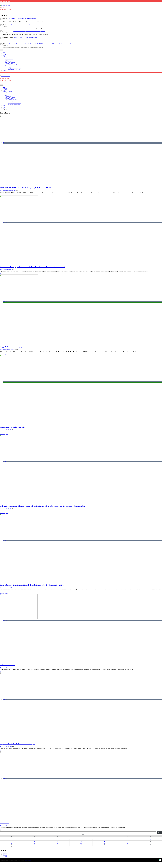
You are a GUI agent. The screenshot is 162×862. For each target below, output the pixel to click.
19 (57, 843)
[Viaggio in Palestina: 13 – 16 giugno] (19, 299)
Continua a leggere (4, 194)
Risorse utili (5, 70)
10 (11, 841)
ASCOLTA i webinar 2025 (10, 62)
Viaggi (6, 60)
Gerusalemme (4, 823)
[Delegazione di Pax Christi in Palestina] (19, 379)
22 (127, 843)
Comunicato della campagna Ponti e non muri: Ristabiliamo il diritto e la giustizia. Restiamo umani (32, 267)
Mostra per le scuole (9, 63)
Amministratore (3, 190)
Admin (1, 587)
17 (11, 843)
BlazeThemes (28, 860)
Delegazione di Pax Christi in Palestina (12, 427)
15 (127, 841)
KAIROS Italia (8, 61)
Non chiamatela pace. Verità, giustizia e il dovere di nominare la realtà (23, 18)
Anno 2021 (5, 856)
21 (104, 843)
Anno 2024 (5, 853)
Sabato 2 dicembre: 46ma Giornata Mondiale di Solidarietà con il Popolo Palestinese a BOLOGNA (32, 585)
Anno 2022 (5, 855)
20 (81, 843)
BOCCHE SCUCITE (4, 7)
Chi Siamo (5, 53)
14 (104, 841)
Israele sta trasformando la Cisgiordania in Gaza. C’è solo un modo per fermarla (29, 31)
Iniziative (4, 142)
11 (34, 841)
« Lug (80, 847)
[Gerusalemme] (19, 776)
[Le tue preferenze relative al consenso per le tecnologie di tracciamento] (160, 860)
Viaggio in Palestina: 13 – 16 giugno (11, 347)
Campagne (7, 65)
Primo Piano (5, 143)
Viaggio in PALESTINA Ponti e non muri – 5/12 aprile (17, 744)
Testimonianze (5, 302)
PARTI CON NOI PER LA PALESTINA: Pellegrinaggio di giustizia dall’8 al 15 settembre (29, 188)
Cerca (1, 830)
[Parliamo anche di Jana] (19, 618)
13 (81, 841)
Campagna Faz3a (11, 67)
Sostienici (7, 54)
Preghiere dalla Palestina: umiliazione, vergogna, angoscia (25, 37)
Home (4, 52)
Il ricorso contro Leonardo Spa (14, 69)
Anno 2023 (5, 854)
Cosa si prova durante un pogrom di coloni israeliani (19, 24)
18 (34, 843)
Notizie (4, 55)
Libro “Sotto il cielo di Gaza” (11, 64)
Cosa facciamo (5, 57)
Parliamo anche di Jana (7, 665)
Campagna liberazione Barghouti (14, 68)
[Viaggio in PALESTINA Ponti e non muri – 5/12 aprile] (15, 697)
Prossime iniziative (9, 59)
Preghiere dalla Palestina (7, 56)
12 (57, 841)
